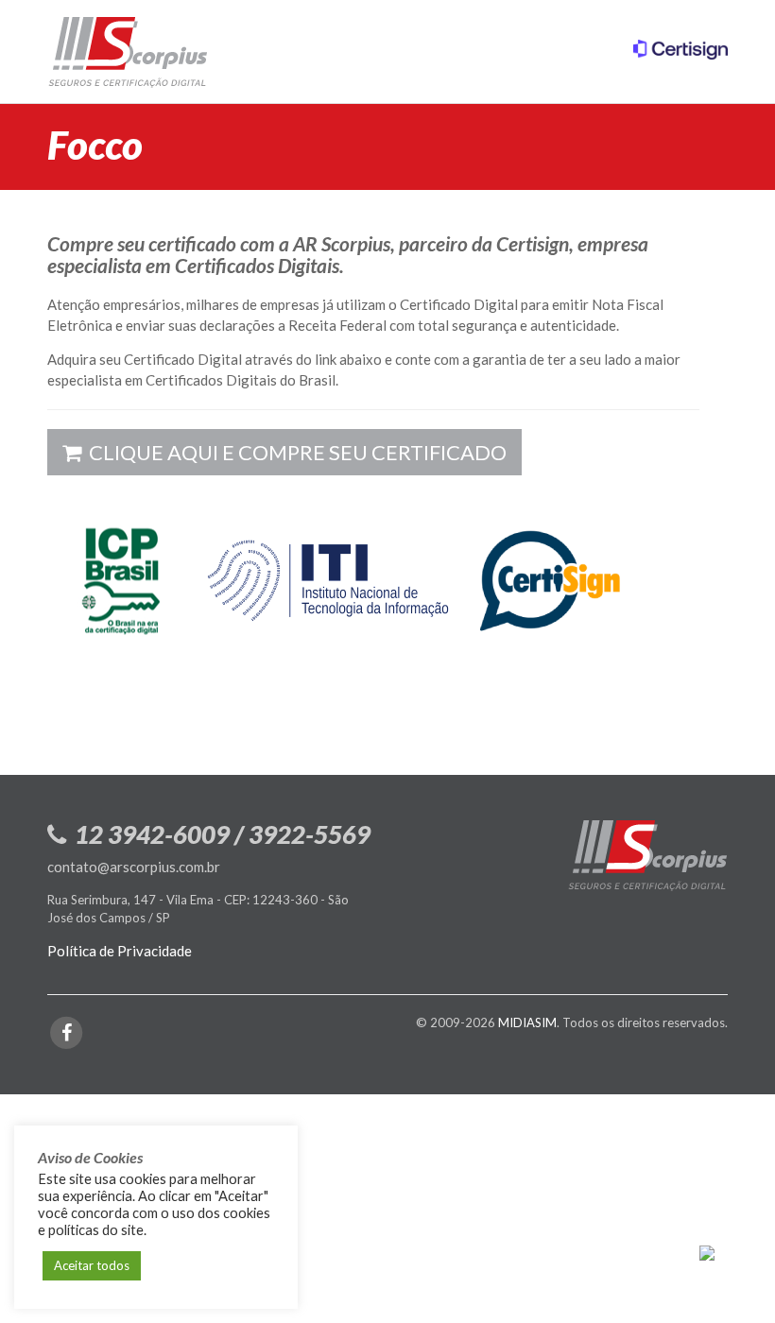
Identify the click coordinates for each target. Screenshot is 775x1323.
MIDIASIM (527, 1022)
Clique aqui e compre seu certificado (296, 452)
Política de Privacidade (119, 950)
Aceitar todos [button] (91, 1265)
